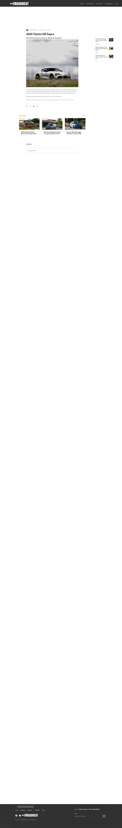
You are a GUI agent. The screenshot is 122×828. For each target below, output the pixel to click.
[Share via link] (37, 106)
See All (84, 115)
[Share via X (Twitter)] (30, 106)
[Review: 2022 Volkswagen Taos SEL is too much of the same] (75, 124)
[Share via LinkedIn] (33, 106)
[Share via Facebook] (26, 106)
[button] (89, 3)
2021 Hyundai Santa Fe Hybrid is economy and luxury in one (52, 132)
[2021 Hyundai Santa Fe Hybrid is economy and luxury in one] (52, 124)
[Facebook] (16, 816)
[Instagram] (20, 816)
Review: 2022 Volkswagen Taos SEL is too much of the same (74, 132)
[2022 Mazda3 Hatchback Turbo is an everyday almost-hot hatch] (29, 124)
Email (75, 813)
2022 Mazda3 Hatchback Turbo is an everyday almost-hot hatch (29, 132)
